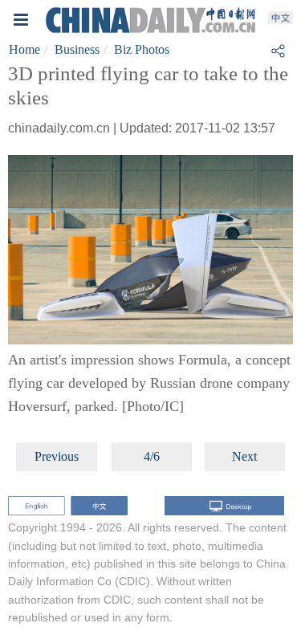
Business (77, 49)
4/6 (152, 456)
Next (244, 456)
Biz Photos (141, 49)
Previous (57, 456)
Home (24, 49)
